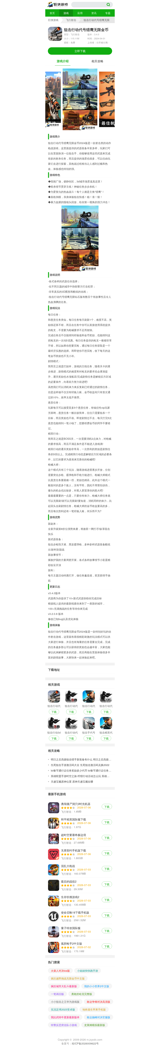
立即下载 (80, 51)
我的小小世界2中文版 (96, 986)
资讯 (93, 13)
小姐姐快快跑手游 (87, 970)
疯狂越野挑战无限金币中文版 (68, 978)
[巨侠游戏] (59, 4)
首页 (52, 13)
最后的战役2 (80, 885)
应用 (80, 13)
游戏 (66, 13)
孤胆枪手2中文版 (80, 947)
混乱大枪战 (80, 869)
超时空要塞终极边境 (80, 838)
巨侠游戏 (53, 20)
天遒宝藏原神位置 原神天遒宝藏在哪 (72, 781)
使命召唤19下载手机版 (80, 916)
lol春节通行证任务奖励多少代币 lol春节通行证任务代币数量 (81, 770)
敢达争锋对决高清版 (98, 1001)
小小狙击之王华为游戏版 (65, 1001)
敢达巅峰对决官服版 (98, 1017)
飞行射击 (71, 20)
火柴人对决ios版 (60, 970)
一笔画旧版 (57, 994)
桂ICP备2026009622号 (85, 1043)
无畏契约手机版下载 (80, 854)
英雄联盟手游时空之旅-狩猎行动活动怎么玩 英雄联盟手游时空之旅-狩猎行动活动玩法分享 (81, 776)
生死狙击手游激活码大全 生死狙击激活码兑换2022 (80, 765)
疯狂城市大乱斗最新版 (64, 986)
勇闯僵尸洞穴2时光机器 (80, 807)
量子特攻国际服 (80, 932)
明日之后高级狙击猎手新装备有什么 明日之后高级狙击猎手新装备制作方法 (81, 759)
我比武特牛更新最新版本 (65, 1017)
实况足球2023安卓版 (63, 1009)
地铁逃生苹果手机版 (94, 1009)
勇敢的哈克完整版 (81, 994)
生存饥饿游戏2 (80, 900)
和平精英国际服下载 (80, 823)
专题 (107, 13)
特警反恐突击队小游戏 (64, 1025)
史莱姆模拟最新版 (94, 1025)
